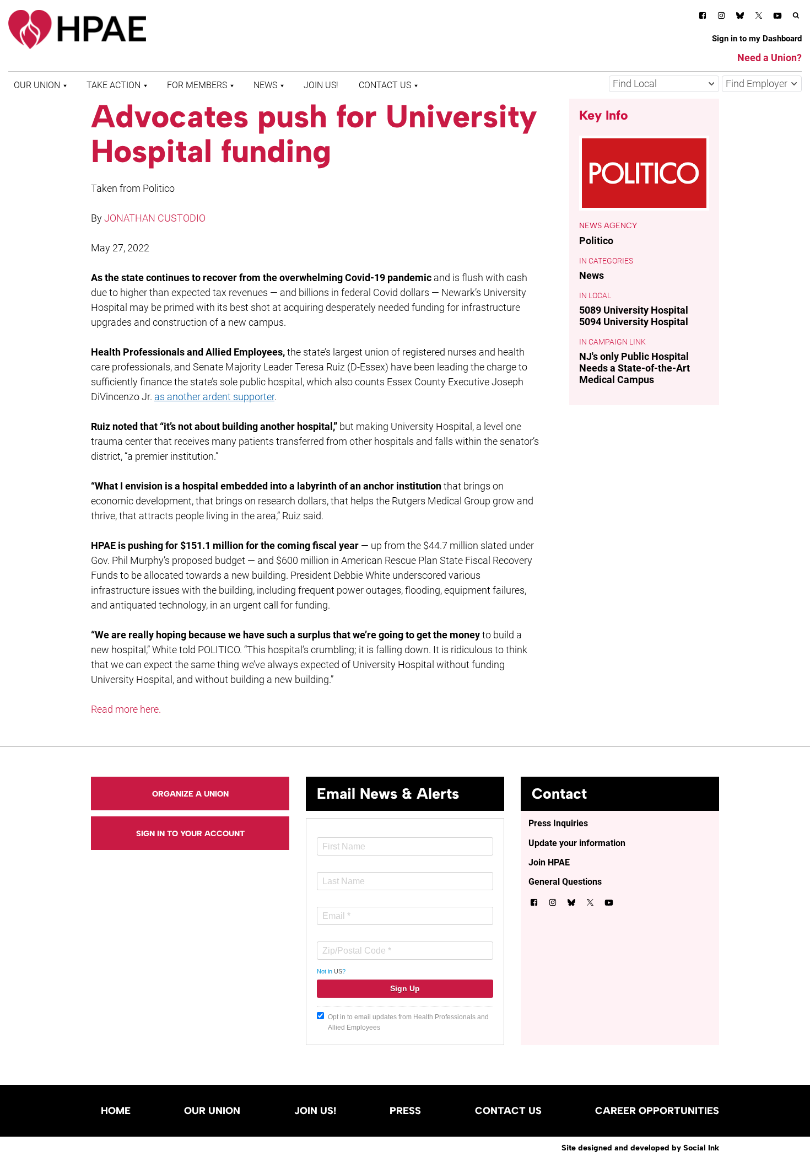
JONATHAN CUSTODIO (155, 218)
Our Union (37, 85)
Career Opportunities (657, 1111)
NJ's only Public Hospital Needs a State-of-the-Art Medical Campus (634, 368)
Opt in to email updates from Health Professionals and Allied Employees (408, 1022)
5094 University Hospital (633, 321)
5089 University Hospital (633, 310)
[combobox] (664, 84)
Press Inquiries (558, 823)
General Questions (565, 881)
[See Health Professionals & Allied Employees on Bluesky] (740, 17)
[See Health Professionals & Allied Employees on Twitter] (758, 17)
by (640, 1148)
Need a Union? (769, 57)
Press (405, 1111)
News (265, 85)
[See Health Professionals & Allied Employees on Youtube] (777, 17)
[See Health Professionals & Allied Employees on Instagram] (721, 17)
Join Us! (321, 85)
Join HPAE (549, 862)
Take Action (114, 85)
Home (116, 1111)
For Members (197, 85)
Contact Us (385, 85)
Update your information (576, 843)
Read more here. (126, 709)
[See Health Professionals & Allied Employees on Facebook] (702, 17)
